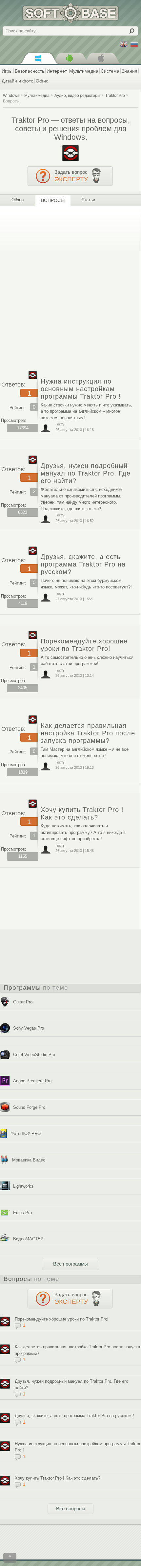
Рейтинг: (18, 407)
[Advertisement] (70, 285)
